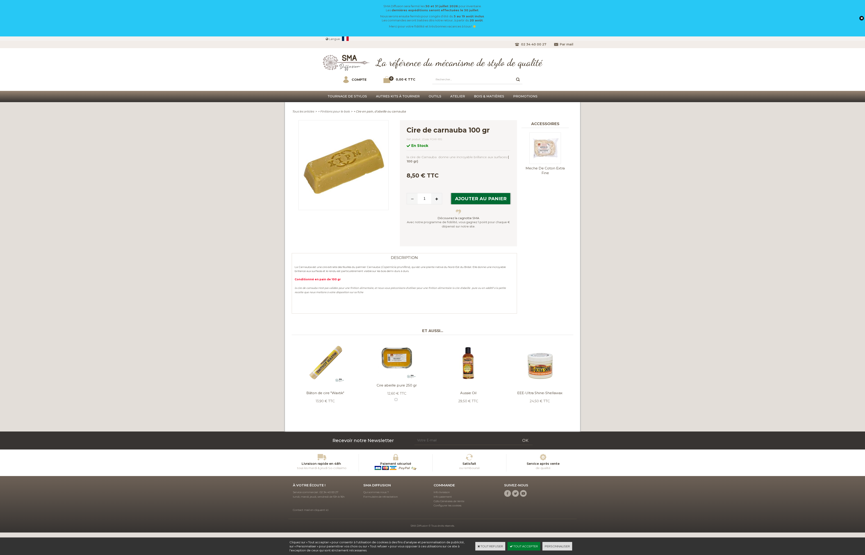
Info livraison (442, 492)
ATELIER (457, 96)
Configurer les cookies (447, 505)
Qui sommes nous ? (376, 492)
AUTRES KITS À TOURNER (398, 96)
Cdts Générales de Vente (449, 501)
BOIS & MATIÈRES (489, 96)
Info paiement (443, 496)
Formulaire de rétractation (380, 496)
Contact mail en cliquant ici (310, 510)
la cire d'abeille (461, 288)
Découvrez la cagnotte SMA (458, 218)
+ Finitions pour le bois (334, 111)
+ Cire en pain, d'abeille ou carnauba (379, 111)
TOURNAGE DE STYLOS (347, 96)
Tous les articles (303, 111)
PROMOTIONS (525, 96)
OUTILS (435, 96)
